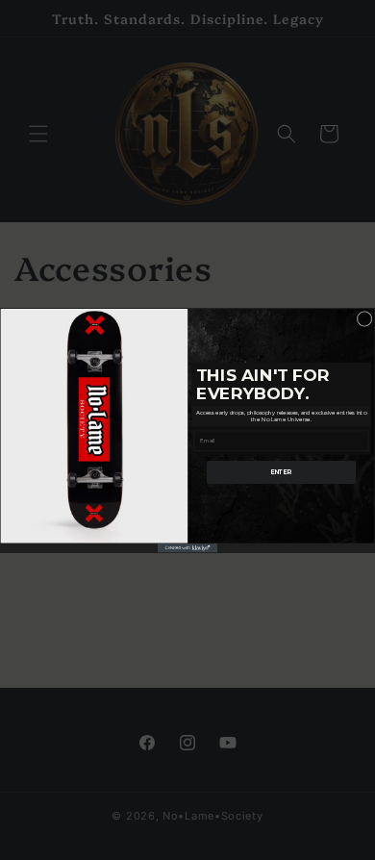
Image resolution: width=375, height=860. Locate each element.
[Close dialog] (364, 318)
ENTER (281, 471)
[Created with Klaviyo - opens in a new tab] (187, 548)
